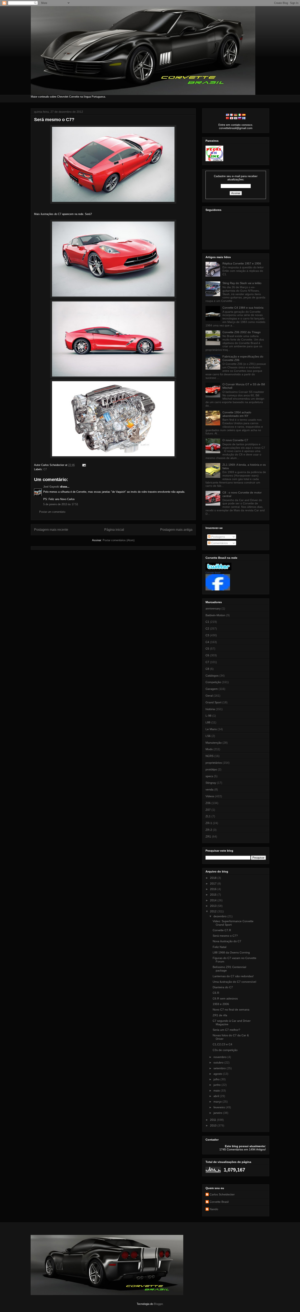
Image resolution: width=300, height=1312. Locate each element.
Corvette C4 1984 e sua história (242, 307)
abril (216, 1096)
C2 (207, 628)
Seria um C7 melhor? (226, 1029)
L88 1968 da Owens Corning (231, 952)
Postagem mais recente (51, 529)
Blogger (158, 1303)
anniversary (213, 608)
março (217, 1101)
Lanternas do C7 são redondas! (233, 976)
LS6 (208, 736)
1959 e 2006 (221, 1004)
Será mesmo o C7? (54, 119)
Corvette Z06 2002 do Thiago (241, 332)
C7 (45, 469)
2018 (213, 877)
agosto (218, 1073)
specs (209, 776)
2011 (213, 1119)
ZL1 (208, 816)
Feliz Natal (219, 947)
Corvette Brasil (213, 572)
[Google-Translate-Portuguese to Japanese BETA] (231, 118)
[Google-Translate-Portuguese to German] (235, 115)
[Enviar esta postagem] (83, 465)
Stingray (211, 782)
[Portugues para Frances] (231, 115)
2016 (213, 889)
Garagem (212, 688)
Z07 (208, 809)
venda (209, 789)
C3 (207, 635)
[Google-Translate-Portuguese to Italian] (239, 115)
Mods (209, 749)
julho (216, 1079)
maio (217, 1090)
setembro (220, 1068)
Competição (213, 682)
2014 (213, 900)
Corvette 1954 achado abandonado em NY (236, 414)
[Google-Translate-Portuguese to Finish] (244, 118)
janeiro (218, 1112)
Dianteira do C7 (223, 987)
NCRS (209, 756)
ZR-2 (209, 829)
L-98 (208, 715)
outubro (218, 1062)
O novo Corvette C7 (235, 440)
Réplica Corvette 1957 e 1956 (241, 263)
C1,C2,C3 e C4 (222, 1044)
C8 (207, 668)
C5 (207, 648)
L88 (208, 722)
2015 (213, 894)
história (210, 709)
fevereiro (219, 1107)
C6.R (216, 992)
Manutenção (214, 742)
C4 (207, 642)
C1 (207, 621)
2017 (213, 883)
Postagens (217, 536)
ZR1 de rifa (220, 1015)
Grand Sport (213, 702)
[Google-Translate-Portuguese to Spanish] (244, 115)
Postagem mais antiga (176, 529)
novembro (220, 1057)
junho (217, 1084)
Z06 (208, 803)
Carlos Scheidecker (222, 1194)
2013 (213, 905)
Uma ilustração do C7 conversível (234, 981)
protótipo (211, 769)
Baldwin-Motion (215, 615)
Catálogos (212, 675)
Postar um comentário (52, 511)
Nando (214, 1209)
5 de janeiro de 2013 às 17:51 (60, 504)
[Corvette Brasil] (218, 589)
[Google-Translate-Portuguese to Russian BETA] (239, 118)
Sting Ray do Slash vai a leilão (241, 283)
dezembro (220, 916)
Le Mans (211, 729)
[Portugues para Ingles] (227, 115)
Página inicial (114, 529)
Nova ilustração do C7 (227, 941)
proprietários (214, 762)
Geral (209, 695)
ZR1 (208, 836)
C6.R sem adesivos (225, 998)
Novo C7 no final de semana (231, 1009)
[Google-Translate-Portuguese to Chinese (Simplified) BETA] (227, 118)
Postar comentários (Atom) (118, 540)
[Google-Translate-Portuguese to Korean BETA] (235, 118)
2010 (213, 1125)
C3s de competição (225, 1050)
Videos (210, 796)
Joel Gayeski (51, 486)
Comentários (219, 543)
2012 (213, 911)
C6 (207, 655)
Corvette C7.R (222, 930)
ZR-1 (209, 823)
